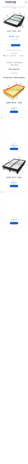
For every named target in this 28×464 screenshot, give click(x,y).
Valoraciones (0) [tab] (18, 62)
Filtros (7, 6)
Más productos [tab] (14, 65)
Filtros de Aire (13, 6)
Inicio (4, 6)
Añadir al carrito (15, 45)
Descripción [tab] (10, 62)
